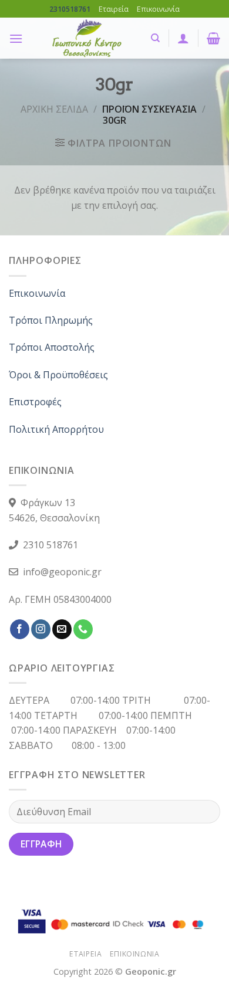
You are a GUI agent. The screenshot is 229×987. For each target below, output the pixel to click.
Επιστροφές (35, 401)
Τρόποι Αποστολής (52, 347)
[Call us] (83, 629)
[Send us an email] (62, 629)
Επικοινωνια (135, 954)
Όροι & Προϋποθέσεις (58, 374)
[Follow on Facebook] (19, 629)
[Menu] (16, 38)
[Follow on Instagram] (40, 629)
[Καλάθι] (213, 38)
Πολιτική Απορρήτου (56, 429)
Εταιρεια (85, 954)
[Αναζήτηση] (155, 38)
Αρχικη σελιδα (54, 109)
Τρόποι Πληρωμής (51, 320)
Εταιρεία (114, 9)
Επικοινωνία (158, 9)
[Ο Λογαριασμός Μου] (183, 38)
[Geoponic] (87, 38)
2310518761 (69, 9)
